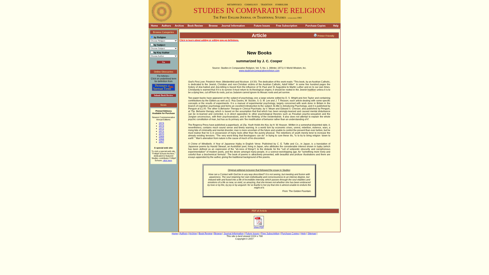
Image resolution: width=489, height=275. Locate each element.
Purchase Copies (315, 25)
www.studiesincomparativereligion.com (259, 70)
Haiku (239, 143)
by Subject (159, 45)
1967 (161, 142)
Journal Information (233, 25)
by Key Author (161, 52)
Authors (166, 25)
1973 (161, 126)
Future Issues (262, 25)
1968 (161, 139)
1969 (161, 136)
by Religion (160, 37)
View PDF (259, 227)
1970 (161, 134)
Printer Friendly (326, 36)
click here (167, 160)
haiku (320, 146)
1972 (161, 128)
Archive (179, 25)
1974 (161, 123)
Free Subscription (286, 25)
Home (153, 25)
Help (335, 25)
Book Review (195, 25)
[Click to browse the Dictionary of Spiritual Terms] (163, 90)
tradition (312, 89)
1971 (161, 131)
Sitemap (312, 233)
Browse (213, 25)
